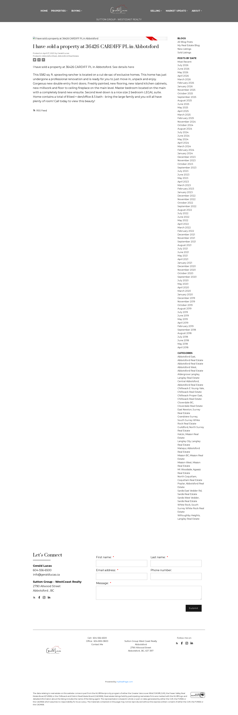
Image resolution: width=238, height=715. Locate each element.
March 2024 (184, 146)
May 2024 (183, 139)
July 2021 (183, 248)
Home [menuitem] (44, 11)
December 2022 (187, 195)
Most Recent (185, 61)
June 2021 (183, 252)
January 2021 (185, 263)
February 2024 (186, 150)
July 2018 (183, 337)
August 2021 (184, 245)
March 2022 (184, 227)
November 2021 (186, 238)
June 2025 (183, 104)
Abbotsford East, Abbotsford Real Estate (60, 56)
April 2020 (183, 287)
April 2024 (183, 143)
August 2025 (185, 100)
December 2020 (187, 266)
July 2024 (183, 132)
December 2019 (186, 298)
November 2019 (186, 301)
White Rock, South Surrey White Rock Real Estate (191, 508)
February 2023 (186, 188)
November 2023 (187, 160)
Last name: (158, 557)
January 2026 (185, 86)
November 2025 (186, 90)
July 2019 (183, 312)
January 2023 (185, 192)
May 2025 (183, 107)
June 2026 (183, 69)
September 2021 (187, 241)
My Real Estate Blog (189, 45)
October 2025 (185, 93)
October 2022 (185, 202)
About (196, 11)
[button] (34, 597)
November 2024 (187, 121)
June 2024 (183, 135)
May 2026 (183, 72)
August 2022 (185, 210)
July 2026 (183, 65)
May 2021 (183, 255)
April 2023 (183, 181)
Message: (102, 583)
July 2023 (183, 171)
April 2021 (183, 259)
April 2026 (183, 76)
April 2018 (183, 347)
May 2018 (183, 344)
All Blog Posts (185, 42)
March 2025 (184, 114)
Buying (75, 11)
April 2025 (183, 111)
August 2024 (185, 128)
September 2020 (187, 277)
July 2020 (183, 280)
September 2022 (187, 206)
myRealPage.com (125, 682)
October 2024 (185, 125)
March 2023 (184, 185)
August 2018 (185, 333)
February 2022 (186, 231)
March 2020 (184, 291)
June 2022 (183, 217)
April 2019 (183, 322)
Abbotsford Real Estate (190, 363)
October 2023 (185, 164)
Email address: (106, 570)
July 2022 (183, 213)
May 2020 (183, 284)
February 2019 (186, 326)
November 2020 (187, 270)
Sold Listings (184, 52)
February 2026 (186, 83)
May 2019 (183, 319)
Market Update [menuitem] (176, 11)
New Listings (184, 49)
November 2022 (187, 199)
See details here (123, 67)
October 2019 (185, 305)
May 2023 (183, 178)
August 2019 (184, 308)
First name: (104, 557)
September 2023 (187, 167)
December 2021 (186, 234)
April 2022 (183, 224)
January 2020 (185, 294)
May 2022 (183, 220)
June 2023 (183, 174)
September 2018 (187, 329)
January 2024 (185, 153)
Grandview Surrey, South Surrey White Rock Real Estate (189, 420)
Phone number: (161, 570)
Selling (155, 11)
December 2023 (187, 157)
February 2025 (186, 118)
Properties (58, 11)
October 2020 (185, 273)
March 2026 (184, 79)
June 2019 (183, 315)
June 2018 (183, 340)
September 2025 (187, 97)
